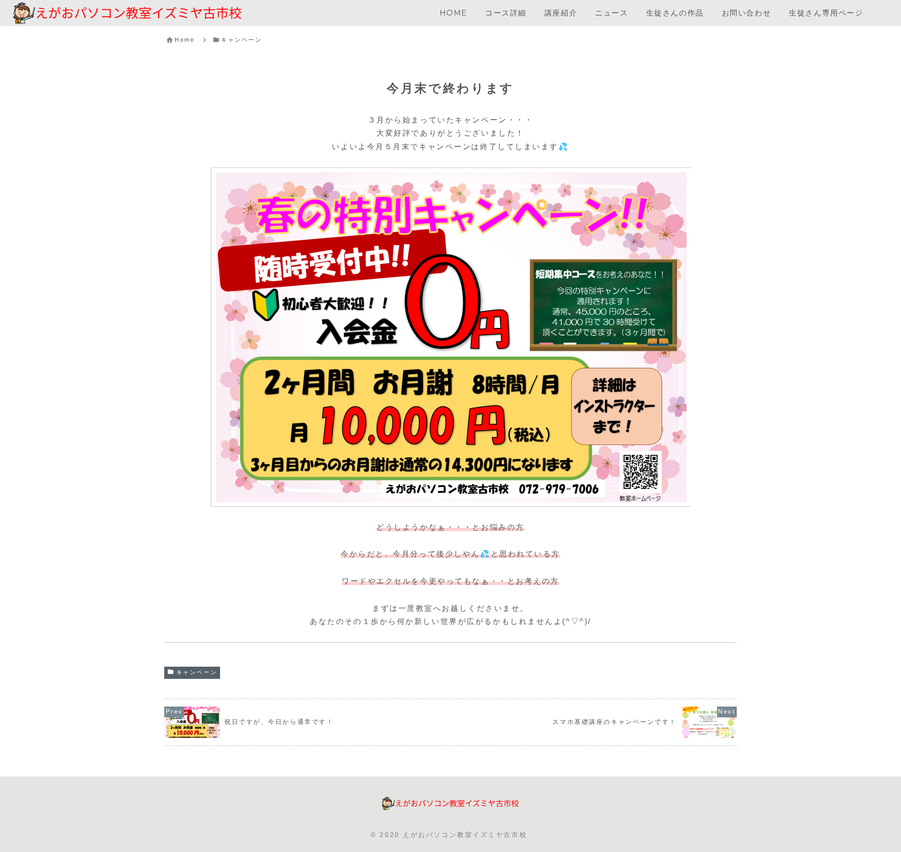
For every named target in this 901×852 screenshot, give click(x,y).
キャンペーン (196, 672)
